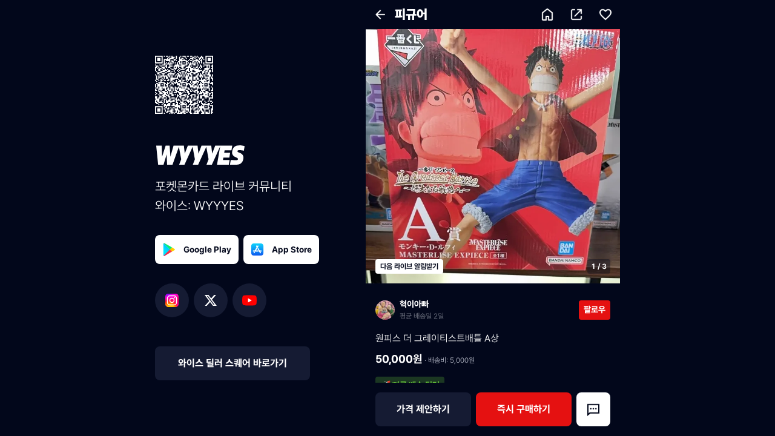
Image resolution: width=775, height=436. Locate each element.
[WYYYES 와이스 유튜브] (249, 300)
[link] (477, 310)
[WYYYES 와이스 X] (213, 300)
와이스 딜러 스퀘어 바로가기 (232, 363)
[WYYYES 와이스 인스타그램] (174, 300)
